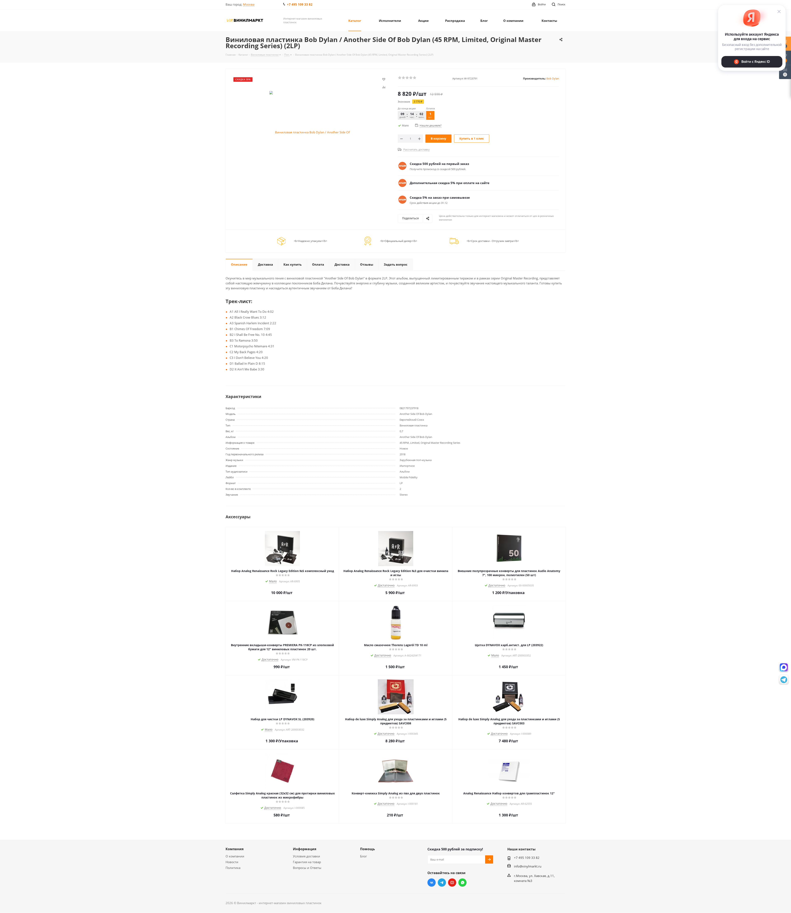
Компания (234, 849)
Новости (232, 862)
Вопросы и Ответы (307, 868)
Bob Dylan (552, 78)
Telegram (442, 882)
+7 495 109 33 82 (299, 4)
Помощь (367, 849)
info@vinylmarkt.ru (527, 866)
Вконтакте (431, 882)
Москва (248, 4)
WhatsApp (462, 882)
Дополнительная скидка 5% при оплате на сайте (449, 183)
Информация (304, 849)
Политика (233, 868)
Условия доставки (306, 856)
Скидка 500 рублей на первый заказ (439, 164)
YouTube (452, 882)
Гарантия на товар (307, 862)
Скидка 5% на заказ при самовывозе (440, 197)
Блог (363, 856)
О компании (235, 856)
